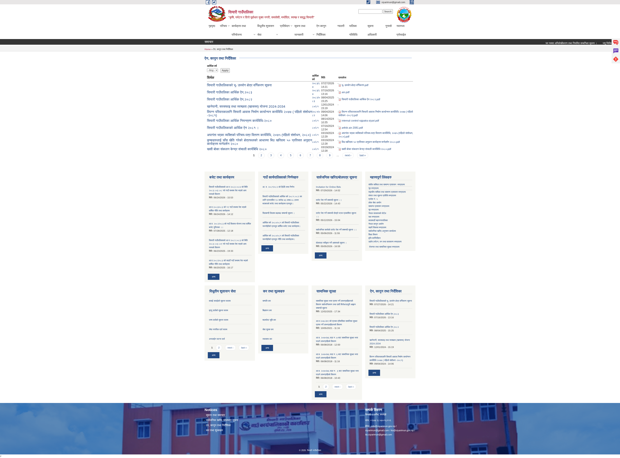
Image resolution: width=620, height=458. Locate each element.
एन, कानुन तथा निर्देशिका (218, 425)
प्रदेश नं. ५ (373, 199)
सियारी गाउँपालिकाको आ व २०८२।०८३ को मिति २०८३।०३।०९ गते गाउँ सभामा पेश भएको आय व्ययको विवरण (228, 244)
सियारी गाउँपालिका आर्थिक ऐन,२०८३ (229, 92)
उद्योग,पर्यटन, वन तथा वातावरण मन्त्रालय (385, 241)
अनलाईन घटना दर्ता (217, 339)
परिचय (223, 26)
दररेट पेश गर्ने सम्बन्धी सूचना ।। (329, 200)
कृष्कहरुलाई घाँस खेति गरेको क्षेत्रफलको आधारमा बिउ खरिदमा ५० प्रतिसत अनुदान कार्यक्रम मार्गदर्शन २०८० (259, 142)
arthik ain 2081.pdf (352, 127)
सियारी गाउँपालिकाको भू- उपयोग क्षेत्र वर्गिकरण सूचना (239, 85)
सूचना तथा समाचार (215, 415)
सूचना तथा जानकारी (299, 30)
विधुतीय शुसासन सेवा (265, 30)
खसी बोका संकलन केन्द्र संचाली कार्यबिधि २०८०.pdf (366, 149)
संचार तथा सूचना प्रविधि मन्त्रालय (382, 195)
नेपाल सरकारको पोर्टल (377, 213)
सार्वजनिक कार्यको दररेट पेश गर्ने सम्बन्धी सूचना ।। (336, 229)
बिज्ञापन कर (267, 310)
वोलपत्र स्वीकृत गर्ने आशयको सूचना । (331, 242)
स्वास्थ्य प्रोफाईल (401, 30)
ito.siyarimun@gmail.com (378, 434)
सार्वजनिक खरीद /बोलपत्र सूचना (222, 420)
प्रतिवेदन (284, 26)
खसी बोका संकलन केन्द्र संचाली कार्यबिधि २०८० (237, 149)
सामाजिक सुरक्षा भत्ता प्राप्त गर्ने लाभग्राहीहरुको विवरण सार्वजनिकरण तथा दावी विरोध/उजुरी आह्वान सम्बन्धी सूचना (336, 304)
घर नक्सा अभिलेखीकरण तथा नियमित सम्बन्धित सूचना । (556, 43)
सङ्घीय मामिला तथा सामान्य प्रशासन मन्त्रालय (387, 192)
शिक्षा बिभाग (372, 234)
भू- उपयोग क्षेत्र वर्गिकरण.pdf (355, 85)
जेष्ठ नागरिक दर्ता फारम (218, 329)
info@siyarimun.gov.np (383, 426)
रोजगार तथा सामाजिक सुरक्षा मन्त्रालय (383, 246)
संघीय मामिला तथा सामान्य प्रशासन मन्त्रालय (386, 184)
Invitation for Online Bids (328, 187)
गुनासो (388, 26)
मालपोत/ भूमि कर (269, 320)
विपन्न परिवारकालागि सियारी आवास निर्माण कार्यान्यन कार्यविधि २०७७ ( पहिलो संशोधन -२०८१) (259, 113)
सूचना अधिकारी (372, 30)
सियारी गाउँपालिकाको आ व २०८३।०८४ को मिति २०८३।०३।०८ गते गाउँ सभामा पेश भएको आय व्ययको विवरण (228, 190)
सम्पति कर (267, 301)
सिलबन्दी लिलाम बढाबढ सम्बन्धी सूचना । (279, 213)
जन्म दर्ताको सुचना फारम (218, 320)
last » (363, 155)
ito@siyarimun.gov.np (402, 430)
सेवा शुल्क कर (268, 329)
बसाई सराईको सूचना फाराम (220, 301)
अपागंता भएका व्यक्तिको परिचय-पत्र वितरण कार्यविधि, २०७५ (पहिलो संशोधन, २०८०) (259, 135)
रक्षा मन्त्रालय (373, 216)
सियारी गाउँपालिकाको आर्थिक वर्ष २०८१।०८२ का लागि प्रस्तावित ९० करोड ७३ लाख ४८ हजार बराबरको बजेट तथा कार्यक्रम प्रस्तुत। (282, 200)
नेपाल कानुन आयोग (376, 224)
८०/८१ (315, 106)
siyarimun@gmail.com (377, 430)
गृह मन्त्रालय (373, 188)
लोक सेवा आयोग (374, 202)
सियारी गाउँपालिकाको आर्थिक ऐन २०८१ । (233, 128)
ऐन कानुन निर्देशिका (321, 30)
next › (348, 155)
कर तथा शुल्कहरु (214, 430)
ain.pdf (345, 92)
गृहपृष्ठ (212, 26)
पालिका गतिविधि (353, 30)
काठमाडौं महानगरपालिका (378, 220)
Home (208, 49)
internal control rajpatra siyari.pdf (360, 120)
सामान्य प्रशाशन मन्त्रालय (378, 206)
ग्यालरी (340, 26)
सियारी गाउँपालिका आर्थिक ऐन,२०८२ (229, 99)
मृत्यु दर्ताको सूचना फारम (218, 310)
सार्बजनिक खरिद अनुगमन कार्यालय (382, 231)
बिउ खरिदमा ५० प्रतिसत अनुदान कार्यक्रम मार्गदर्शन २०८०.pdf (371, 142)
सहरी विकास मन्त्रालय (377, 227)
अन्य (213, 276)
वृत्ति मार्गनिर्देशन (374, 238)
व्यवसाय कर (267, 339)
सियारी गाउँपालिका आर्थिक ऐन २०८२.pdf (361, 99)
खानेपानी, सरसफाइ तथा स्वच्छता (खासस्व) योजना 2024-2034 (246, 106)
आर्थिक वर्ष (212, 66)
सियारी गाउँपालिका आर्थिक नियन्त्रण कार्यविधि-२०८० (239, 120)
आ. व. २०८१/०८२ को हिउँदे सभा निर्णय (278, 187)
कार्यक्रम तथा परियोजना (239, 30)
